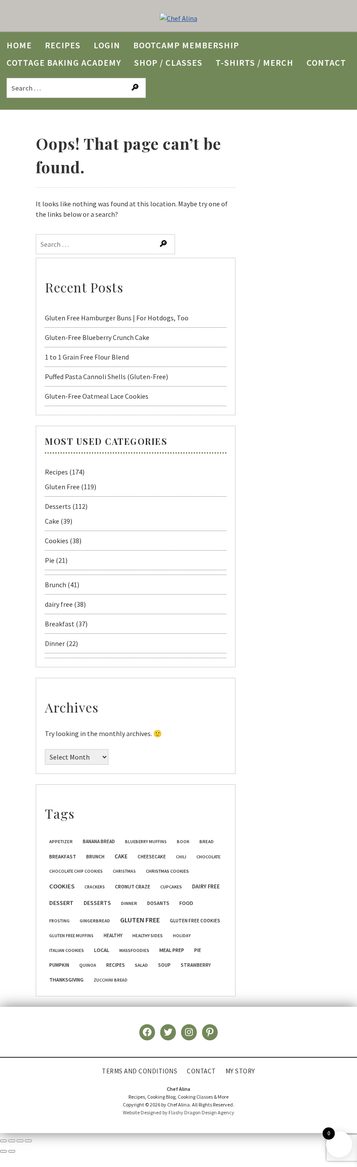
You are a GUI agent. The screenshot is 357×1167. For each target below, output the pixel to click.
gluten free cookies (195, 921)
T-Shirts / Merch (254, 62)
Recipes (56, 471)
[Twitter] (168, 1032)
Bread (206, 841)
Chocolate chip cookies (76, 871)
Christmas (124, 871)
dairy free (59, 604)
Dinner (55, 643)
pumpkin (59, 965)
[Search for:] (106, 244)
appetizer (61, 841)
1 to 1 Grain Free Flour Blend (87, 357)
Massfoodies (134, 950)
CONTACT (326, 62)
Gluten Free (62, 486)
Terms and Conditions (139, 1071)
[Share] (20, 1141)
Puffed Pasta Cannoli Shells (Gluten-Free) (106, 376)
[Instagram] (189, 1032)
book (183, 841)
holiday (182, 935)
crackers (94, 887)
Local (101, 950)
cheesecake (152, 857)
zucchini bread (111, 980)
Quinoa (87, 965)
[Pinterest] (210, 1032)
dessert (61, 903)
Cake (52, 521)
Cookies (56, 540)
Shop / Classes (168, 62)
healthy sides (147, 935)
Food (186, 903)
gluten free (140, 919)
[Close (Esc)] (28, 1141)
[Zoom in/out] (3, 1141)
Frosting (59, 921)
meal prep (171, 950)
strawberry (196, 965)
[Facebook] (147, 1032)
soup (164, 965)
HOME (19, 45)
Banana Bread (99, 841)
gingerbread (95, 921)
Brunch (55, 584)
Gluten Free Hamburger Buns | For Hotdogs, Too (117, 317)
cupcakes (171, 887)
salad (141, 965)
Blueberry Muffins (146, 841)
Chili (181, 857)
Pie (49, 560)
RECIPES (63, 45)
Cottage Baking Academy (64, 62)
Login (107, 45)
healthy (113, 935)
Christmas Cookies (167, 871)
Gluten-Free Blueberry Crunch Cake (97, 337)
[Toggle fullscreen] (11, 1141)
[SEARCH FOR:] (77, 87)
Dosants (158, 903)
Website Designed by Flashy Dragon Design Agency (178, 1112)
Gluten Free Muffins (71, 935)
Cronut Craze (132, 886)
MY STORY (240, 1071)
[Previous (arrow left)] (3, 1151)
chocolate (208, 857)
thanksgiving (66, 979)
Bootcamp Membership (186, 45)
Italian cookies (66, 950)
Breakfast (59, 623)
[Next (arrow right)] (11, 1151)
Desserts (58, 506)
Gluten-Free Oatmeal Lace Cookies (96, 396)
